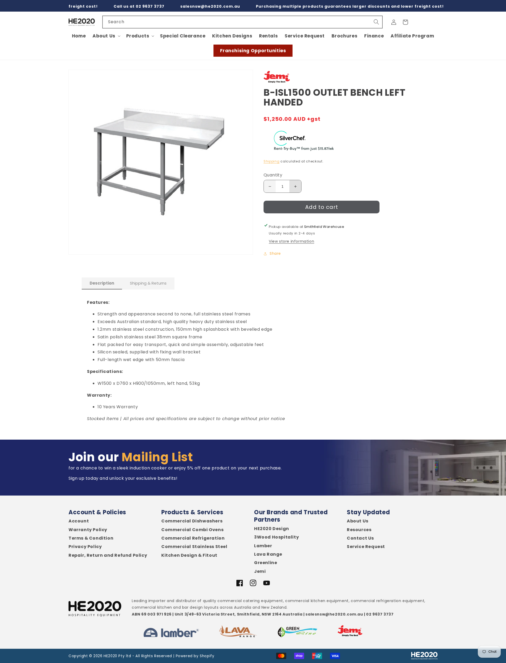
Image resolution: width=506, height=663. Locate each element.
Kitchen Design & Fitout (189, 555)
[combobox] (242, 22)
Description (102, 283)
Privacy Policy (85, 547)
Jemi (260, 571)
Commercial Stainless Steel (194, 547)
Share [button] (275, 253)
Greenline (265, 563)
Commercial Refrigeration (193, 538)
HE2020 (110, 656)
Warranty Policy (88, 530)
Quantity (273, 175)
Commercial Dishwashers (191, 521)
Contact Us (360, 538)
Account (79, 521)
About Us (357, 521)
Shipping (272, 161)
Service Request (366, 547)
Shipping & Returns (148, 283)
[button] (106, 36)
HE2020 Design (271, 529)
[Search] (376, 22)
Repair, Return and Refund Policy (108, 555)
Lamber (263, 546)
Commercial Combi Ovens (192, 530)
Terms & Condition (91, 538)
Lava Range (268, 554)
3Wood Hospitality (276, 537)
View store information (291, 241)
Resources (359, 530)
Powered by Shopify (195, 656)
